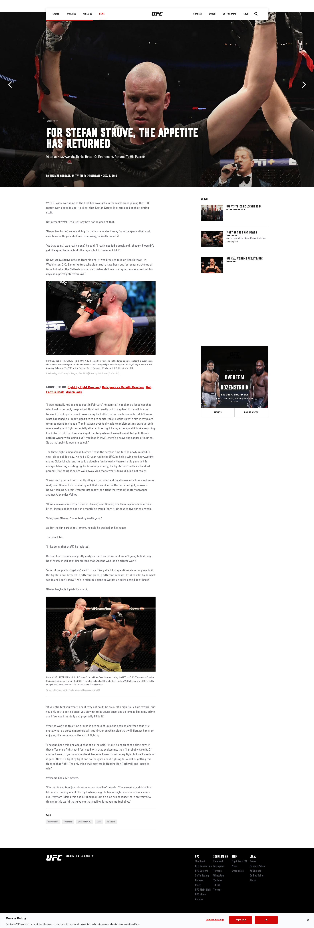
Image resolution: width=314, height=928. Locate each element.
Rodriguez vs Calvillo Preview (123, 387)
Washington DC (84, 822)
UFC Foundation (203, 866)
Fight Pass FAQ (239, 861)
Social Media (220, 856)
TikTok (216, 885)
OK (266, 920)
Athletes (87, 13)
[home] (157, 13)
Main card (110, 822)
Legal (253, 856)
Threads (217, 871)
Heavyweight (52, 822)
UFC (197, 856)
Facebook (218, 861)
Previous (11, 85)
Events (56, 13)
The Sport (200, 861)
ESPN (98, 822)
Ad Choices (255, 871)
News (101, 13)
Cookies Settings (215, 920)
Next (302, 85)
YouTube (217, 880)
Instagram (218, 866)
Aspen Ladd (74, 392)
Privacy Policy (257, 866)
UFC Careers (201, 871)
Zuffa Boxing (230, 13)
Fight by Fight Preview (84, 387)
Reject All (241, 920)
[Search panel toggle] (256, 13)
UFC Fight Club (203, 890)
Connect (198, 13)
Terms (253, 861)
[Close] (308, 920)
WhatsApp (218, 875)
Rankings (71, 13)
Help (234, 856)
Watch (212, 13)
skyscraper (68, 822)
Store (198, 885)
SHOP (246, 13)
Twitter (217, 890)
